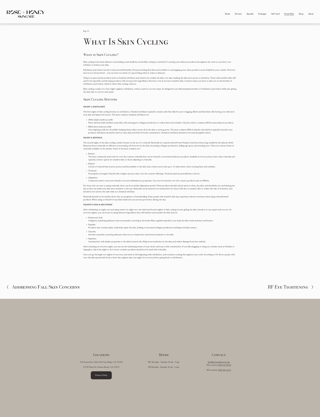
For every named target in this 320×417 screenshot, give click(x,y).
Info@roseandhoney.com (219, 362)
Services (238, 14)
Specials (250, 14)
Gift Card (275, 14)
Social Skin (289, 14)
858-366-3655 (224, 370)
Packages (262, 14)
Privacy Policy (101, 375)
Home (227, 14)
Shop (301, 14)
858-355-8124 (224, 365)
